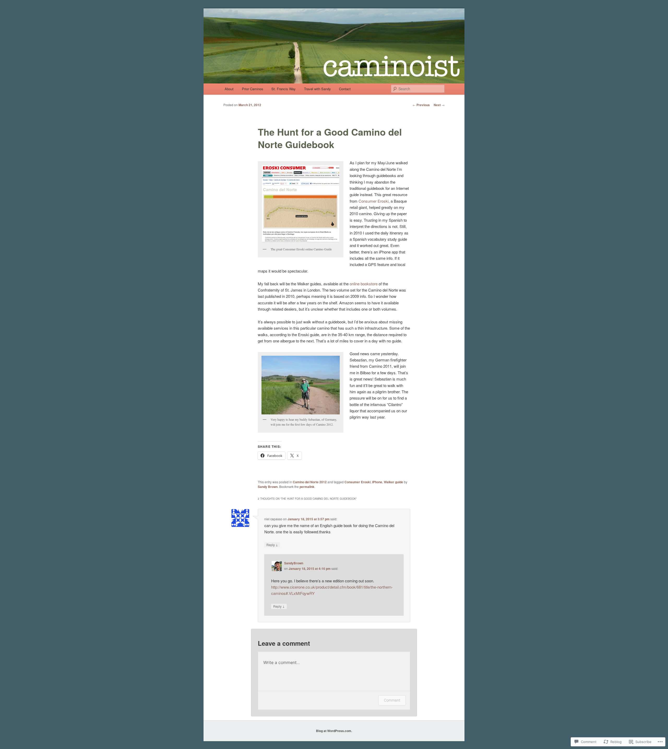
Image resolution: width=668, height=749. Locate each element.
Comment (392, 700)
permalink (307, 486)
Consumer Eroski (374, 201)
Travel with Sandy (317, 88)
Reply (272, 544)
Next (439, 104)
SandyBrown (293, 563)
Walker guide (393, 482)
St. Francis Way (283, 88)
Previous (421, 104)
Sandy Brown (268, 486)
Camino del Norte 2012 (310, 482)
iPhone (377, 482)
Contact (345, 88)
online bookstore (364, 283)
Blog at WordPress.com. (334, 730)
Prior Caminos (252, 88)
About (229, 88)
